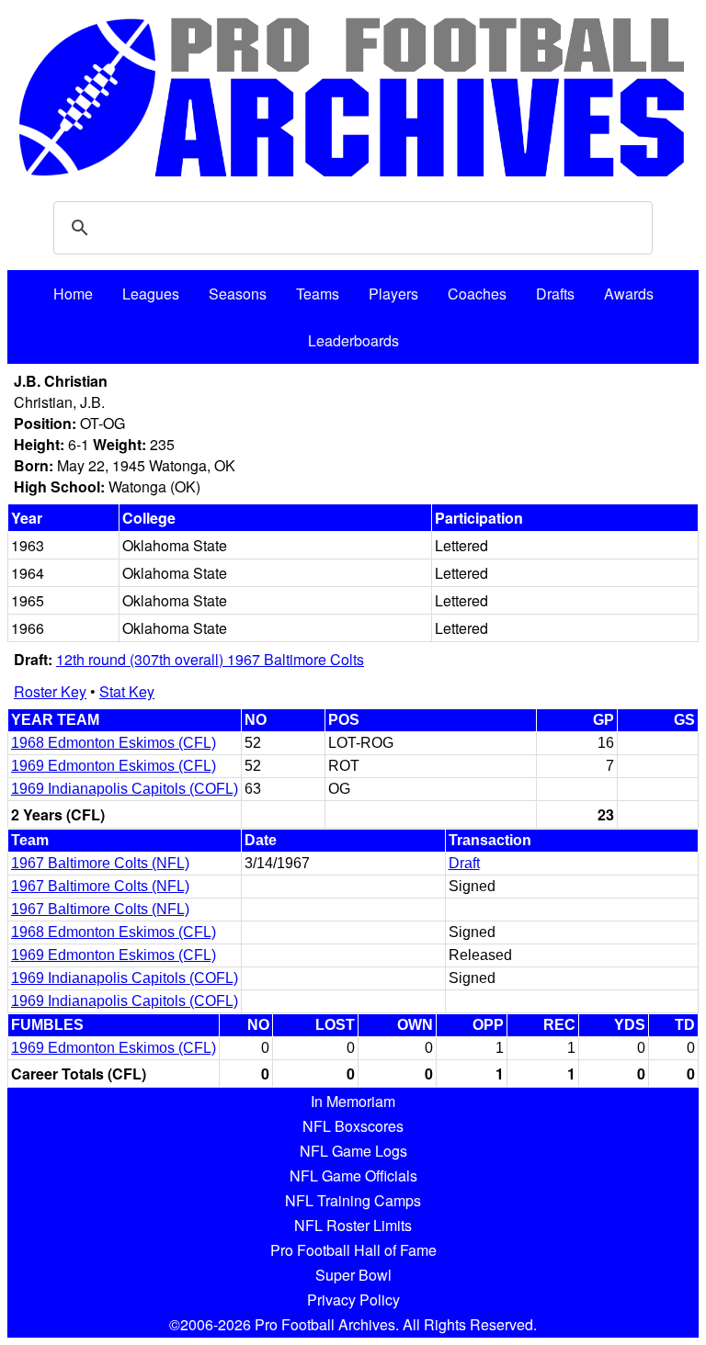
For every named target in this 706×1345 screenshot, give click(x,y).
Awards (629, 293)
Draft (464, 863)
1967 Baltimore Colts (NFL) (100, 863)
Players (393, 293)
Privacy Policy (353, 1299)
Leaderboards (353, 340)
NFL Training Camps (353, 1200)
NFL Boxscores (353, 1125)
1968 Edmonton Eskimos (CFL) (113, 743)
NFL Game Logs (353, 1150)
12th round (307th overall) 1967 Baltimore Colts (210, 659)
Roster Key (50, 691)
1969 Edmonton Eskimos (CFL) (113, 766)
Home (73, 293)
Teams (317, 293)
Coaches (477, 293)
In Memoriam (353, 1101)
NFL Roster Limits (353, 1225)
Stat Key (126, 691)
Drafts (555, 293)
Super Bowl (353, 1274)
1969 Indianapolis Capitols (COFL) (124, 789)
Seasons (238, 293)
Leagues (150, 293)
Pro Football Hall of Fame (353, 1249)
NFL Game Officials (353, 1175)
